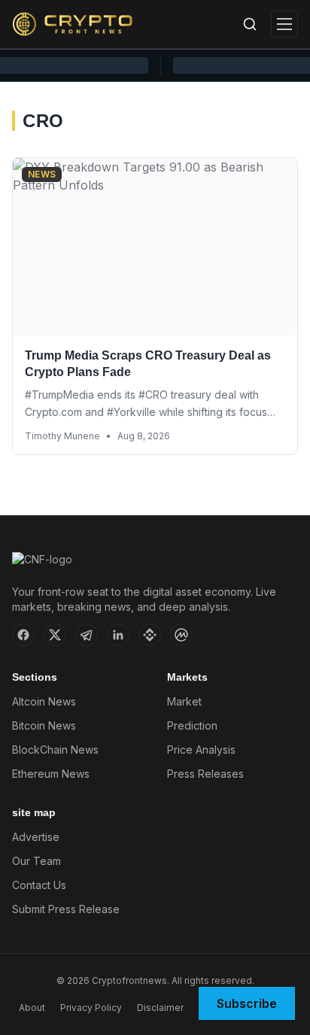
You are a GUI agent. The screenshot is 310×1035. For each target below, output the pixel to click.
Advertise (35, 836)
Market (184, 701)
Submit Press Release (66, 909)
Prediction (192, 725)
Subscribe (247, 1003)
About (32, 1007)
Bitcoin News (44, 725)
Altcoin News (44, 701)
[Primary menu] (284, 24)
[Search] (250, 24)
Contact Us (39, 885)
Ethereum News (51, 773)
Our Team (36, 860)
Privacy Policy (91, 1007)
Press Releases (205, 773)
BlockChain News (55, 749)
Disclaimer (160, 1007)
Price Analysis (201, 749)
